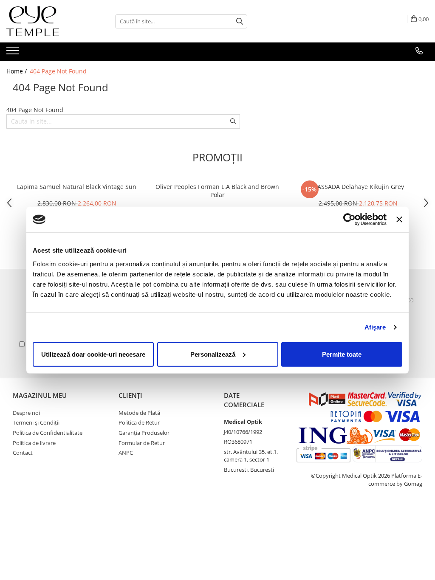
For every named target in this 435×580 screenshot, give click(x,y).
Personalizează (212, 354)
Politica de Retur (139, 422)
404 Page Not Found (58, 71)
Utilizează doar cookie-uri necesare (93, 354)
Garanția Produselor (144, 432)
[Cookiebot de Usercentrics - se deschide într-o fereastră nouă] (349, 219)
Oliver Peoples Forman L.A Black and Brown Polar (217, 191)
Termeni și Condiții (36, 422)
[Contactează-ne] (419, 50)
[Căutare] (239, 21)
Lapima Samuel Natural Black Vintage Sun (76, 187)
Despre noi (26, 413)
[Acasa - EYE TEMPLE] (48, 21)
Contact (23, 452)
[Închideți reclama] (399, 219)
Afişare (375, 327)
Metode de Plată (139, 413)
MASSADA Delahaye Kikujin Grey (358, 187)
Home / (17, 71)
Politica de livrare (34, 443)
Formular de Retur (142, 443)
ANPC (126, 452)
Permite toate (342, 354)
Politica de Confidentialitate (47, 432)
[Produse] (13, 53)
